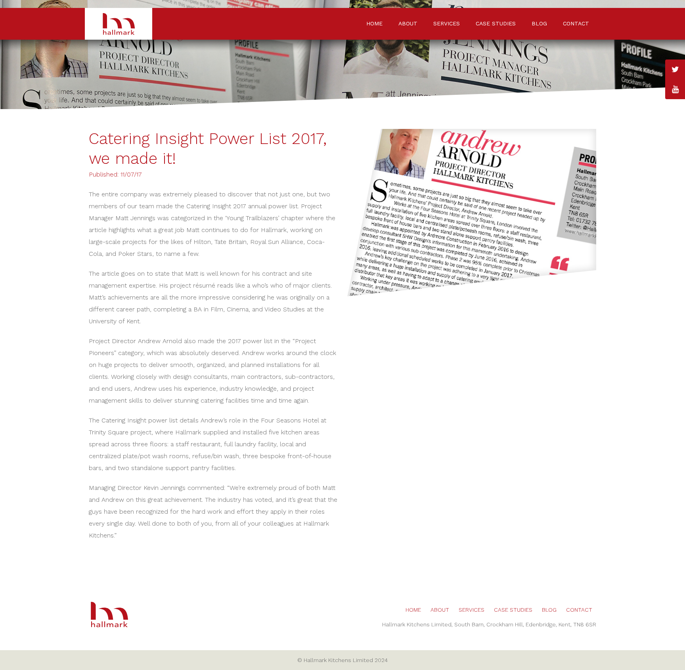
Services (446, 23)
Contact (576, 23)
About (407, 23)
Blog (539, 23)
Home (374, 23)
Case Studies (496, 23)
